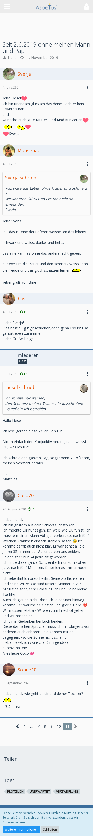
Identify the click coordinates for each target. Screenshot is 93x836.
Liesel (12, 57)
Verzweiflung (67, 791)
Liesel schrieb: (21, 387)
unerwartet (40, 791)
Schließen (50, 829)
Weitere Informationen (21, 829)
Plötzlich (15, 791)
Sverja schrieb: (21, 177)
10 (59, 726)
